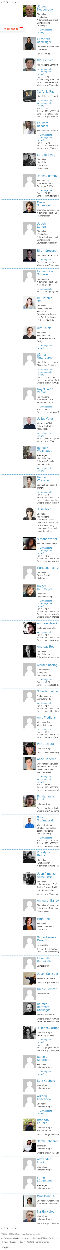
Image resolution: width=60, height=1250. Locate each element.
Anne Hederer (46, 759)
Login (22, 1242)
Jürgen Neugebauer (45, 7)
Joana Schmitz (47, 176)
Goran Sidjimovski (45, 818)
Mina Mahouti (46, 1196)
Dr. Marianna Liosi (45, 797)
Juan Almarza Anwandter (46, 874)
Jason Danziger (47, 973)
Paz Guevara (45, 744)
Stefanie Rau (46, 91)
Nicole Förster (47, 989)
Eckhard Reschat (43, 124)
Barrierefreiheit (42, 1242)
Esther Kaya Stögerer (45, 272)
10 (4, 2)
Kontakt (30, 1242)
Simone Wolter (47, 539)
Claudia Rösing (47, 665)
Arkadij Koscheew (44, 1097)
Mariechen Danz (48, 567)
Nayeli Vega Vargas (45, 390)
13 (13, 2)
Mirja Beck (44, 919)
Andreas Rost (46, 646)
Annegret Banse (48, 900)
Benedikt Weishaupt (44, 449)
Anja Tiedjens (46, 717)
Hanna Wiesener (43, 478)
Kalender (14, 1242)
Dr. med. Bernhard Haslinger (43, 1007)
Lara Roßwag (46, 154)
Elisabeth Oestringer (44, 40)
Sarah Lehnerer (47, 1141)
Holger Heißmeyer (44, 587)
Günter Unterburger (45, 355)
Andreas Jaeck (47, 623)
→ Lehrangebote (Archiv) (44, 31)
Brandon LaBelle (43, 1121)
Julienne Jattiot (48, 1028)
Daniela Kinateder (44, 1058)
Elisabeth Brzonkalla (44, 959)
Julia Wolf (44, 509)
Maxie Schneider (44, 203)
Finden (5, 1242)
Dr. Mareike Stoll (44, 299)
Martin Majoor (46, 1211)
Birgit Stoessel (47, 250)
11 (7, 2)
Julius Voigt (45, 418)
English (5, 1247)
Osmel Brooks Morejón (46, 938)
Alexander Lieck (44, 1160)
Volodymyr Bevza (44, 853)
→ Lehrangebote (44, 69)
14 (16, 2)
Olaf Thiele (44, 328)
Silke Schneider (47, 691)
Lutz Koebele (46, 1080)
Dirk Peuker (45, 60)
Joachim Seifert (43, 224)
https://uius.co (51, 441)
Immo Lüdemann (44, 1179)
